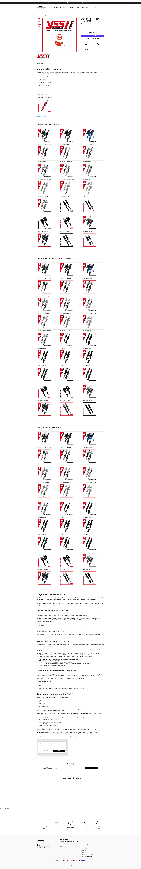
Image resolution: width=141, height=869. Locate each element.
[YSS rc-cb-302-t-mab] (89, 141)
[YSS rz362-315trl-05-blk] (66, 246)
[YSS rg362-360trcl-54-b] (66, 566)
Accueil (38, 15)
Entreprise (70, 827)
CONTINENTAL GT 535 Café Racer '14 (47, 82)
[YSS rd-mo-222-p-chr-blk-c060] (89, 159)
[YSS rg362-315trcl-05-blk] (44, 228)
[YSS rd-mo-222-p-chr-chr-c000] (89, 176)
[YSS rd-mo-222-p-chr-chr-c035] (44, 194)
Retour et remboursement (87, 856)
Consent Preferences (4, 808)
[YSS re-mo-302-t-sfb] (44, 380)
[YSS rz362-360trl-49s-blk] (89, 415)
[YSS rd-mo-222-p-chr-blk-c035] (66, 159)
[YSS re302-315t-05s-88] (89, 211)
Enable (59, 750)
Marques (78, 7)
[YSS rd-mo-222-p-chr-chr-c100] (89, 194)
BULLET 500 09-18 (43, 78)
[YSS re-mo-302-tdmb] (44, 363)
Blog (87, 7)
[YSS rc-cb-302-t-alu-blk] (44, 141)
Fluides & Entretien (71, 7)
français (39, 847)
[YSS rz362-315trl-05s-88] (89, 246)
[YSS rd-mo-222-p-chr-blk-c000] (44, 159)
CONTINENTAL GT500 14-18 (45, 81)
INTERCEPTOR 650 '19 (44, 85)
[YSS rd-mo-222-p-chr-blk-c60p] (66, 176)
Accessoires (62, 7)
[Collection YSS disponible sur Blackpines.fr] (43, 59)
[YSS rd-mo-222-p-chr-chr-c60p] (44, 211)
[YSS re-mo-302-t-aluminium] (66, 345)
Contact (83, 841)
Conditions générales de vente (88, 848)
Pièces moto (56, 7)
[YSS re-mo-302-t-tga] (66, 380)
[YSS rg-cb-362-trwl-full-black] (44, 246)
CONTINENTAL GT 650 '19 (45, 84)
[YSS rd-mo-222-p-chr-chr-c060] (66, 194)
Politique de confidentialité (87, 854)
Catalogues (84, 839)
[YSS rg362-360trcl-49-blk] (66, 397)
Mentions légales (85, 844)
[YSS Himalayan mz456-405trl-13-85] (44, 112)
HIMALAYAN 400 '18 (43, 76)
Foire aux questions (86, 850)
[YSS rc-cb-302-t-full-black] (66, 275)
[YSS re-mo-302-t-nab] (89, 363)
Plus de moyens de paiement (92, 38)
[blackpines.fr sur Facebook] (37, 845)
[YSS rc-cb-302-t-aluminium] (44, 275)
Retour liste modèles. (41, 116)
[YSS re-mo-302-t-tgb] (89, 380)
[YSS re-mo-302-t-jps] (66, 363)
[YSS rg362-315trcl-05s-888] (66, 228)
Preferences (46, 750)
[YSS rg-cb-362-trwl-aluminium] (89, 228)
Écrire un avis (91, 767)
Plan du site (84, 852)
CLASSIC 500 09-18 (43, 79)
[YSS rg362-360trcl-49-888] (44, 397)
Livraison (84, 846)
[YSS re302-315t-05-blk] (66, 211)
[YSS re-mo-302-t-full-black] (89, 514)
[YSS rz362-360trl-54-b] (89, 584)
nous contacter (91, 736)
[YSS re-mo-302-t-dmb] (44, 532)
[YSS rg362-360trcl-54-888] (44, 566)
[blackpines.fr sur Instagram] (39, 845)
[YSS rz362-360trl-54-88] (66, 584)
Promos (83, 7)
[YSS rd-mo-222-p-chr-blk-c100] (44, 176)
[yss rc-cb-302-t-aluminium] (44, 444)
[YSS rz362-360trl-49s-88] (66, 415)
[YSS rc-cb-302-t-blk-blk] (66, 141)
